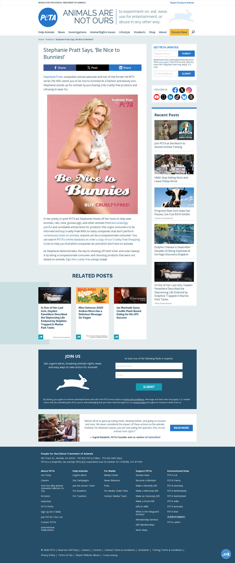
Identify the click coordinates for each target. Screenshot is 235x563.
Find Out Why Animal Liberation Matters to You (52, 488)
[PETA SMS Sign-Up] (163, 97)
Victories (45, 496)
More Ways (142, 529)
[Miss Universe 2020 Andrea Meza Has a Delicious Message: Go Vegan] (92, 313)
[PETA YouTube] (157, 97)
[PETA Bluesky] (184, 97)
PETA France (174, 480)
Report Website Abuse (88, 555)
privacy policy (139, 402)
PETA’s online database (71, 239)
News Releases (112, 480)
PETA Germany (175, 485)
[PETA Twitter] (182, 90)
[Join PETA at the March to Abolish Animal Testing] (174, 135)
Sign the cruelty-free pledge (82, 259)
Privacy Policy (48, 555)
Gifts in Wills (142, 506)
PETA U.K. (172, 475)
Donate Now (142, 475)
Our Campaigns (81, 480)
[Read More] (117, 427)
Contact (97, 549)
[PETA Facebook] (175, 90)
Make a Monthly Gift (146, 485)
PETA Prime (47, 506)
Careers (45, 480)
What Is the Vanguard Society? (147, 513)
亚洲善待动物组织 (176, 516)
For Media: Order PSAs (116, 490)
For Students (79, 490)
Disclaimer (143, 549)
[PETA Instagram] (189, 90)
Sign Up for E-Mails (51, 511)
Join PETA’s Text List (52, 517)
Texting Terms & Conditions (167, 549)
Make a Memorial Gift (147, 490)
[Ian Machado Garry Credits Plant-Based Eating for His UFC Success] (130, 313)
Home (41, 39)
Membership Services (147, 519)
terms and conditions (134, 399)
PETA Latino (173, 522)
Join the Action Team (84, 485)
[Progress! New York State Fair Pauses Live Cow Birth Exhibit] (174, 204)
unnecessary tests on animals (61, 235)
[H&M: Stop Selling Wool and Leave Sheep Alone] (174, 169)
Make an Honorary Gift (148, 496)
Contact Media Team (115, 496)
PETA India (173, 501)
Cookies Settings (110, 555)
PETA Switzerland (176, 496)
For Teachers (79, 496)
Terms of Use (65, 555)
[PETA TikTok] (177, 97)
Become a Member (146, 480)
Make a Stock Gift (145, 501)
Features (50, 39)
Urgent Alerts (80, 475)
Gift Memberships (145, 524)
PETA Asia (172, 511)
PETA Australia (175, 506)
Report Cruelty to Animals (182, 3)
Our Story (46, 475)
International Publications (47, 529)
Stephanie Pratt (52, 77)
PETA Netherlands (177, 490)
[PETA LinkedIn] (170, 97)
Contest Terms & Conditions (120, 549)
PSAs (106, 485)
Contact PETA (48, 522)
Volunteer (46, 501)
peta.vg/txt (164, 62)
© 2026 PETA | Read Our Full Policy (59, 549)
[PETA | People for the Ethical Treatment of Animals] (48, 17)
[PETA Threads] (191, 97)
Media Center (111, 475)
